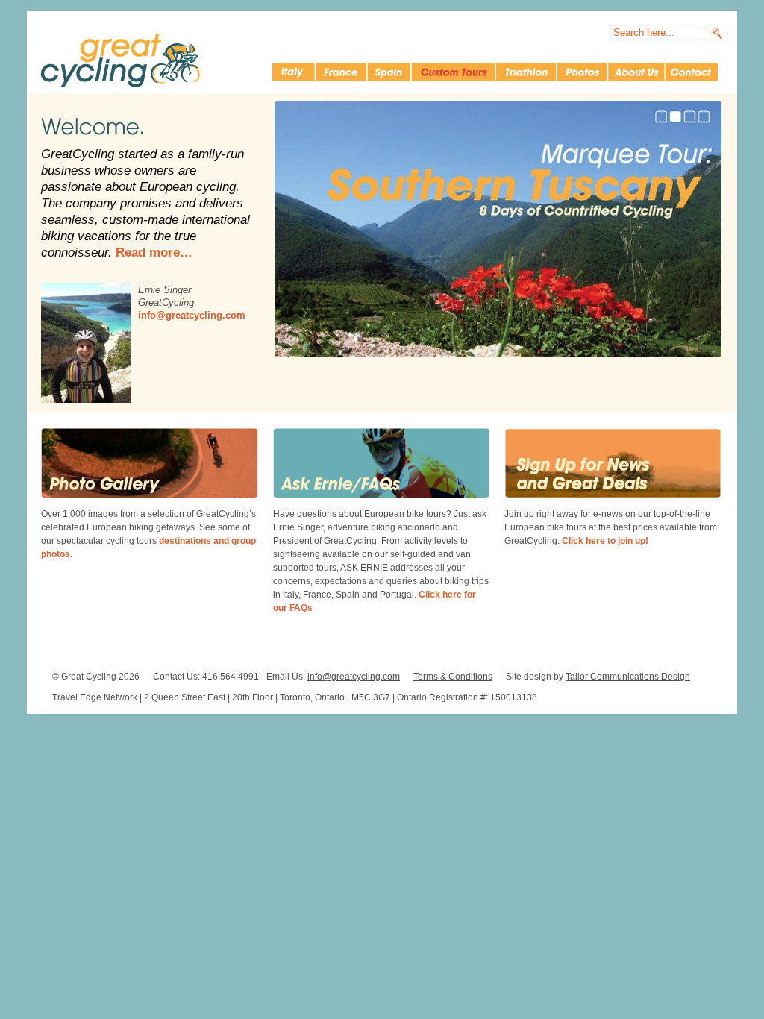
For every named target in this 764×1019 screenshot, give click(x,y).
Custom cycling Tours (452, 72)
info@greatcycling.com (191, 315)
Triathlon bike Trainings (525, 72)
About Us (636, 72)
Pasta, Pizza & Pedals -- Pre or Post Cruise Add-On (498, 229)
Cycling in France (340, 72)
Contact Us (691, 72)
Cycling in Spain (388, 72)
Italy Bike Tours (293, 72)
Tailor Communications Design (628, 676)
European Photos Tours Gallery (581, 72)
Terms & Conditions (452, 676)
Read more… (154, 252)
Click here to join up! (605, 541)
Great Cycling (120, 60)
